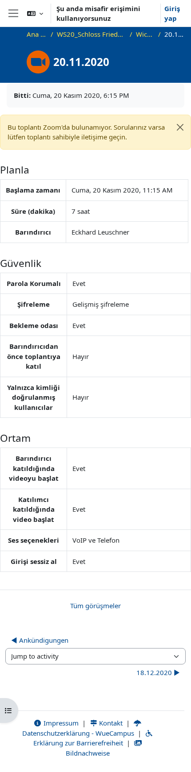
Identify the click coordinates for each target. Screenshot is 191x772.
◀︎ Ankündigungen (39, 640)
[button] (35, 13)
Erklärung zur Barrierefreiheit (78, 742)
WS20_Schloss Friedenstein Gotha (91, 34)
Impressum (60, 722)
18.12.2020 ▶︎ (158, 672)
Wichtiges (145, 34)
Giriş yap (172, 13)
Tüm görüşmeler (95, 605)
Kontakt (110, 722)
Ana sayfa (37, 34)
